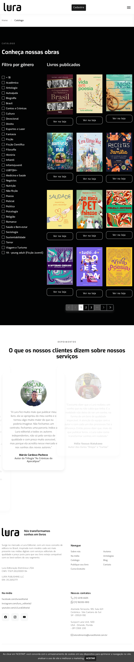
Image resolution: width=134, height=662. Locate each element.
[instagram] (15, 617)
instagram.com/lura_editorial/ (16, 603)
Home (5, 20)
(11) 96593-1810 (81, 602)
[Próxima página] (103, 307)
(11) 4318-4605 (80, 598)
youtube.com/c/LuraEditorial (16, 607)
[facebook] (5, 617)
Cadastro (78, 7)
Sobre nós (76, 551)
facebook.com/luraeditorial (15, 599)
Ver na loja (59, 121)
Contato (107, 564)
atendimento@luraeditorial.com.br (90, 635)
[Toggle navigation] (128, 7)
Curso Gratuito (78, 568)
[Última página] (110, 307)
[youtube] (24, 617)
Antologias (108, 556)
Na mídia (75, 556)
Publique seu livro (79, 564)
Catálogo (75, 560)
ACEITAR (90, 658)
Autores (107, 551)
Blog (105, 560)
